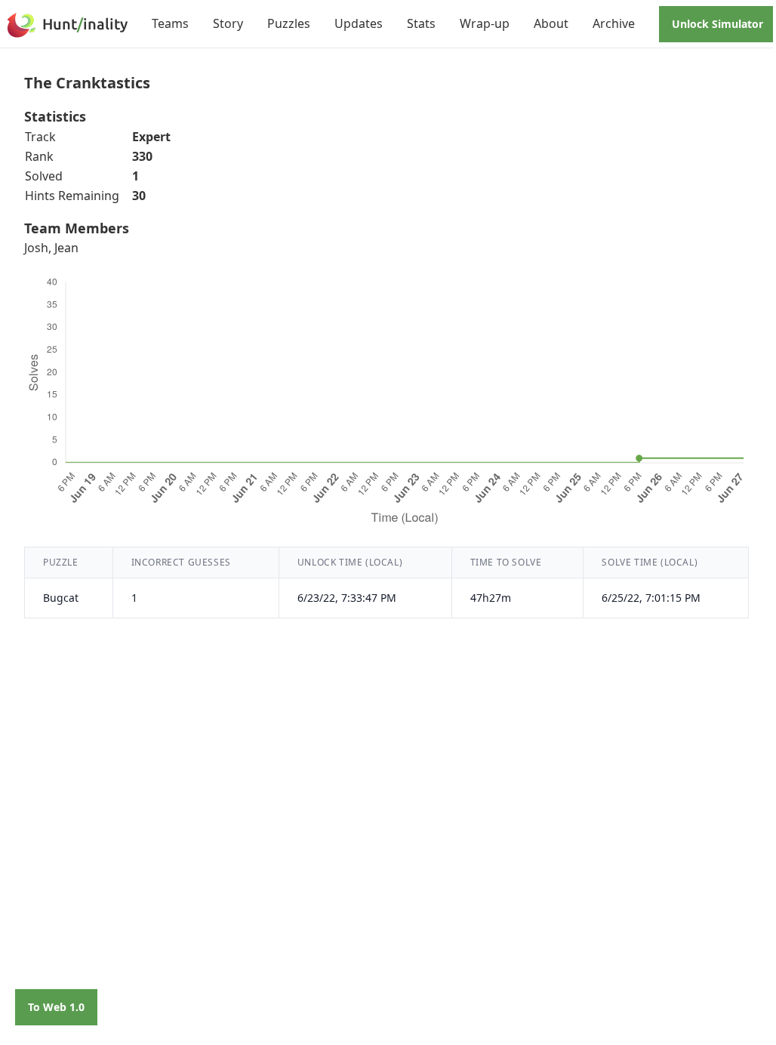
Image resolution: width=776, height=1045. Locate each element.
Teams (170, 23)
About (551, 23)
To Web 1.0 (56, 1007)
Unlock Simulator (717, 24)
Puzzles (288, 23)
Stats (421, 23)
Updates (358, 23)
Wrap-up (485, 23)
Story (228, 23)
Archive (614, 23)
